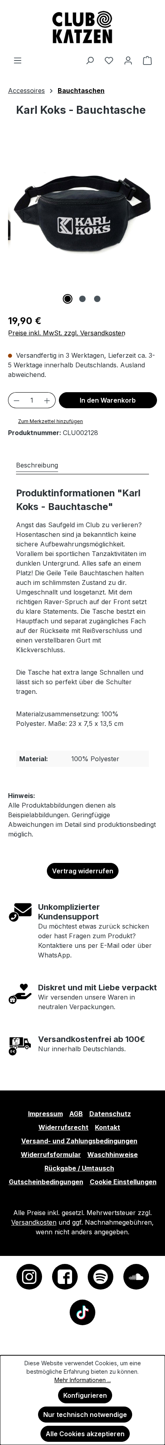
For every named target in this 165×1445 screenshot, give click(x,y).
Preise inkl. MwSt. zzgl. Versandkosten (66, 333)
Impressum (45, 1114)
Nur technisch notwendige (85, 1415)
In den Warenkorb (108, 400)
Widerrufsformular (51, 1155)
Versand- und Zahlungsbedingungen (79, 1141)
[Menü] (17, 60)
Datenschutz (110, 1114)
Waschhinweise (112, 1155)
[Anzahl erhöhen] (47, 400)
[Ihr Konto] (128, 60)
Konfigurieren (85, 1395)
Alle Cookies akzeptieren (85, 1434)
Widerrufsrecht (63, 1127)
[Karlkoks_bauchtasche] (84, 214)
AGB (76, 1114)
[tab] (37, 465)
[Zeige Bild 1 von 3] (67, 299)
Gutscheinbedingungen (46, 1182)
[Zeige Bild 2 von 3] (82, 299)
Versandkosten (33, 1222)
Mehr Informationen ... (82, 1379)
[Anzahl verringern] (16, 400)
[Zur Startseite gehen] (82, 28)
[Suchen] (89, 60)
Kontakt (107, 1127)
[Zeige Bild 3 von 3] (97, 299)
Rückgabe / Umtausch (79, 1168)
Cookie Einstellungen (123, 1182)
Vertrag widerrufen (82, 871)
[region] (82, 222)
